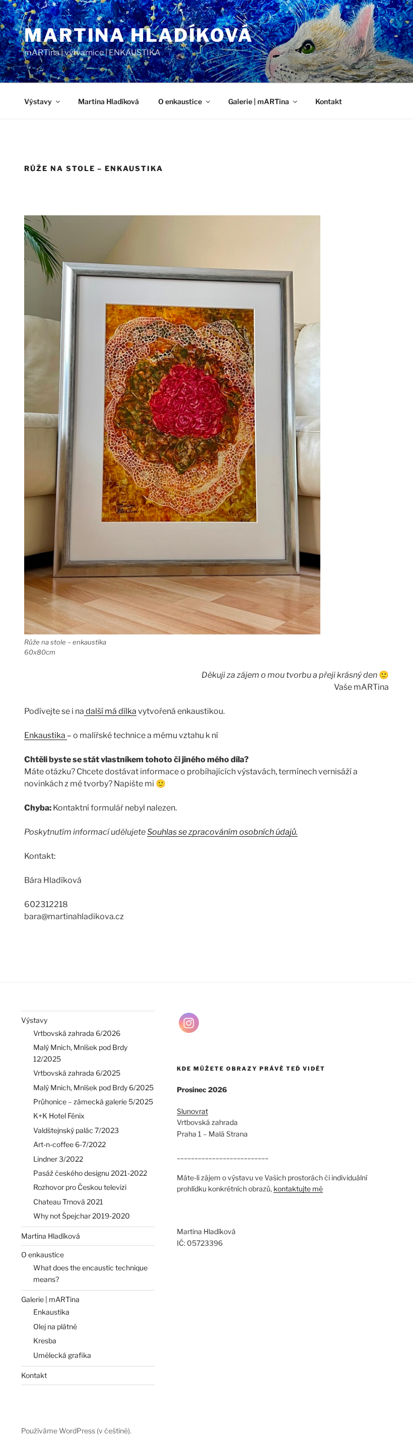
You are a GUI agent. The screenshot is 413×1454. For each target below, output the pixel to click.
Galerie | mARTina (258, 101)
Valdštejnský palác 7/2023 (76, 1130)
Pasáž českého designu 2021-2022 (90, 1173)
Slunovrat (192, 1111)
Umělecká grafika (62, 1355)
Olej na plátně (55, 1326)
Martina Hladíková (138, 35)
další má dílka (110, 711)
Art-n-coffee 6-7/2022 (69, 1144)
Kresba (44, 1340)
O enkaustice (180, 101)
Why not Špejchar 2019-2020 (81, 1215)
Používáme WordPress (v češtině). (76, 1430)
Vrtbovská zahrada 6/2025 (76, 1073)
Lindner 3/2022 (58, 1159)
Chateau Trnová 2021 (68, 1201)
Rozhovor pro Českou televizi (79, 1187)
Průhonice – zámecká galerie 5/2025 (93, 1101)
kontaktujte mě (298, 1188)
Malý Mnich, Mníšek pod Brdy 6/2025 (93, 1087)
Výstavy (38, 101)
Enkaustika (45, 735)
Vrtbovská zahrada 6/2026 (76, 1033)
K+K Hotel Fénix (59, 1115)
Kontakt (328, 101)
